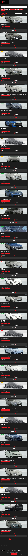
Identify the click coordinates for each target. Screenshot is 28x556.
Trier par (13, 13)
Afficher (23, 13)
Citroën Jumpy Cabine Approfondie (18, 9)
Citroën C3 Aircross (11, 9)
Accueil (8, 550)
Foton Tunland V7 (3, 10)
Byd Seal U (2, 9)
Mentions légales (14, 550)
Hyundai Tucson (6, 9)
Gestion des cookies (19, 550)
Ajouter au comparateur (4, 32)
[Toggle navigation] (27, 2)
